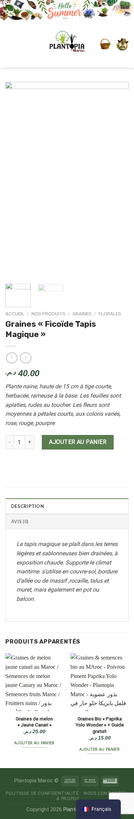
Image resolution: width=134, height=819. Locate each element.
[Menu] (15, 44)
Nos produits (48, 313)
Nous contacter (105, 793)
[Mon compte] (122, 44)
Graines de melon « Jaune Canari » (34, 722)
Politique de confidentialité (42, 793)
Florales (110, 313)
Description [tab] (27, 506)
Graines (82, 313)
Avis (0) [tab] (19, 521)
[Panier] (105, 44)
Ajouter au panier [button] (34, 743)
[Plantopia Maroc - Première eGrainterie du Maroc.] (67, 44)
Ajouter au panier (77, 442)
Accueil (14, 313)
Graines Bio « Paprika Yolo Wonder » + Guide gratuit (99, 725)
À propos (67, 798)
